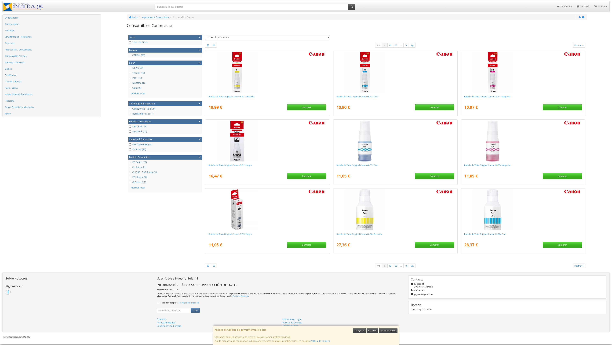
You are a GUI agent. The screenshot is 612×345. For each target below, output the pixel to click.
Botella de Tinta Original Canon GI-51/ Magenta (487, 96)
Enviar (195, 310)
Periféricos (10, 75)
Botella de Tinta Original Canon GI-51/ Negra (230, 165)
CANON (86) (138, 55)
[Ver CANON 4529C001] (267, 141)
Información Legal (291, 319)
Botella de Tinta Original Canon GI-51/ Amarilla (231, 96)
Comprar (306, 107)
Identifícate (566, 6)
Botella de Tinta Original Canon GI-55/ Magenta (487, 165)
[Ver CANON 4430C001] (523, 209)
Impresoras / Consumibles (18, 49)
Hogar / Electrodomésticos (19, 94)
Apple (8, 113)
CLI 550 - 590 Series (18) (144, 172)
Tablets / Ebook (13, 81)
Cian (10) (136, 87)
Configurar (359, 330)
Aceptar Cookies (388, 330)
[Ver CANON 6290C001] (523, 141)
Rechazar (372, 330)
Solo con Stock (140, 42)
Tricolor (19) (138, 72)
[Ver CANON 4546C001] (395, 72)
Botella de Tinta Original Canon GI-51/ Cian (357, 96)
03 (396, 45)
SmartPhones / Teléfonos (18, 36)
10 (406, 45)
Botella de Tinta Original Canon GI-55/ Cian (357, 165)
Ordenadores (11, 17)
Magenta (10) (139, 82)
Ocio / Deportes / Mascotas (19, 107)
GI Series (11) (139, 182)
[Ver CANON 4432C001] (395, 209)
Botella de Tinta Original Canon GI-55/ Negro (230, 234)
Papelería (10, 100)
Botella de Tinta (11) (142, 113)
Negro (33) (137, 67)
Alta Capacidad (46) (142, 144)
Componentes (12, 24)
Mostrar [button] (578, 45)
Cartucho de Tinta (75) (143, 108)
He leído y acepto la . (179, 302)
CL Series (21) (139, 167)
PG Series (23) (139, 162)
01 (385, 45)
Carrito (601, 6)
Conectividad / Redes (16, 55)
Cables (8, 68)
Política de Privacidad (240, 296)
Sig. (412, 45)
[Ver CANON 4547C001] (523, 72)
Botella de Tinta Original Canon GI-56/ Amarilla (359, 234)
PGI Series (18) (139, 177)
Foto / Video (11, 87)
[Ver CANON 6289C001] (395, 141)
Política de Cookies (320, 340)
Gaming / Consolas (15, 62)
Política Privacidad (166, 322)
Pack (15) (137, 77)
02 (390, 45)
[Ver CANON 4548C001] (267, 72)
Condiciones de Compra (169, 325)
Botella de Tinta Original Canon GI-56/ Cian (485, 234)
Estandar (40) (139, 149)
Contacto (584, 6)
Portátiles (10, 30)
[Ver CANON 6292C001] (267, 209)
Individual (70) (139, 126)
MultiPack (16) (139, 131)
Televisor (9, 43)
